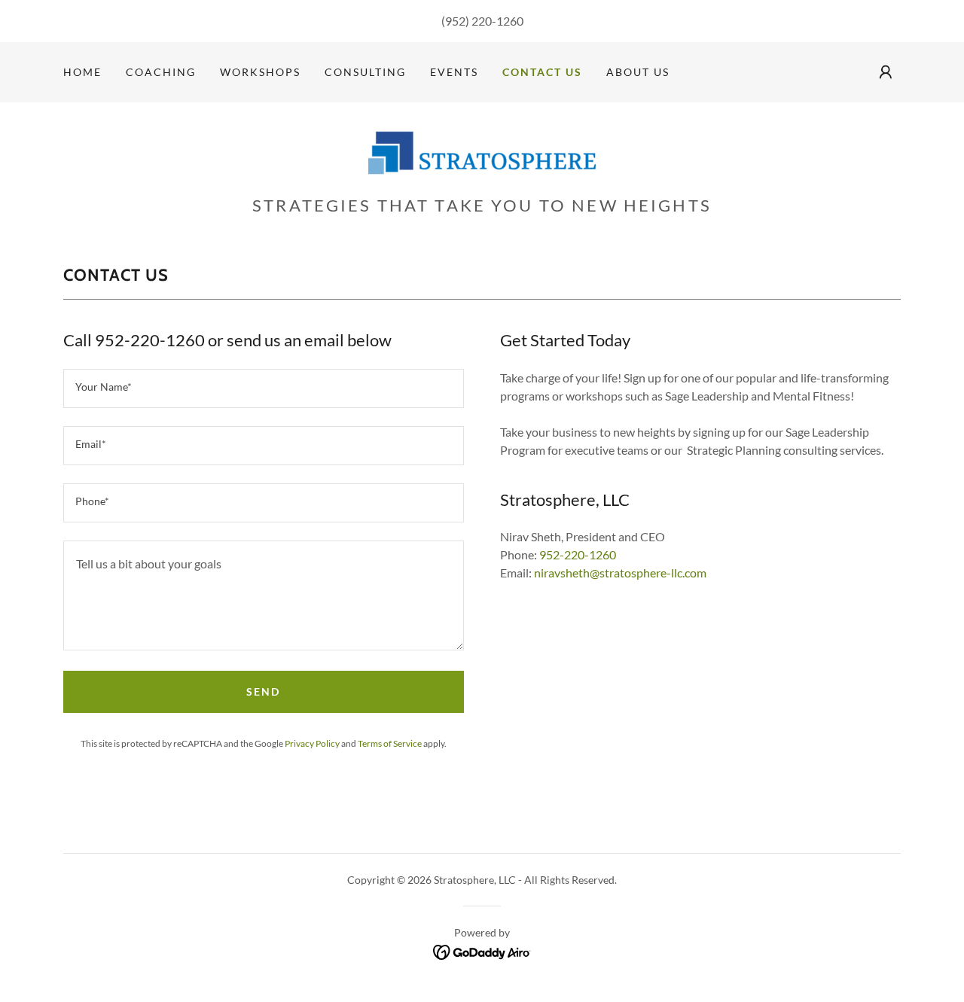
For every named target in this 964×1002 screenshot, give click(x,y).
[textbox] (263, 388)
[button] (886, 72)
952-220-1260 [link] (577, 554)
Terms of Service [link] (390, 743)
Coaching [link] (161, 71)
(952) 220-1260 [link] (482, 21)
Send (263, 691)
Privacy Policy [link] (312, 743)
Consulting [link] (365, 71)
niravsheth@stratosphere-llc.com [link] (620, 572)
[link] (482, 153)
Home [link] (82, 71)
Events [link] (454, 71)
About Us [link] (638, 71)
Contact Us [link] (542, 71)
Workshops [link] (260, 71)
